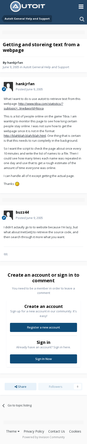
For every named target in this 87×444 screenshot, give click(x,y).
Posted (29, 89)
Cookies (75, 431)
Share (21, 386)
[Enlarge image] (17, 184)
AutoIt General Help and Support (46, 67)
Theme (12, 431)
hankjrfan (15, 62)
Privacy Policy (34, 431)
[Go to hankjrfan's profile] (8, 86)
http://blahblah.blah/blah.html (25, 136)
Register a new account (43, 327)
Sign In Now (43, 359)
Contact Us (56, 431)
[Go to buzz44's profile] (8, 215)
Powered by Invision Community (44, 437)
